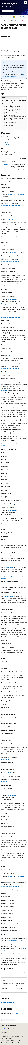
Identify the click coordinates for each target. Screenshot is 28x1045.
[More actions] (25, 20)
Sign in (25, 17)
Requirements (6, 45)
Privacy (10, 1038)
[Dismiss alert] (25, 2)
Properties (7, 144)
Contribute (4, 1038)
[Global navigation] (1, 16)
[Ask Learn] (22, 20)
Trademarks (4, 1043)
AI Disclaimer (4, 1036)
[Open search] (20, 16)
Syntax (4, 39)
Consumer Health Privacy (7, 1040)
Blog (22, 1036)
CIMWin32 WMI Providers (11, 20)
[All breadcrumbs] (2, 20)
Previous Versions (14, 1036)
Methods (6, 142)
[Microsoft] (14, 17)
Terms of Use (20, 1040)
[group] (14, 114)
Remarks (4, 43)
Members (4, 41)
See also (4, 47)
